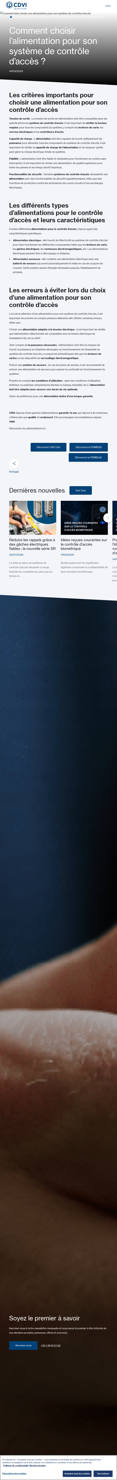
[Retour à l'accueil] (16, 6)
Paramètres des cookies (14, 1473)
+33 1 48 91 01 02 (50, 1345)
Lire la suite (15, 502)
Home (11, 17)
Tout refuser (103, 1473)
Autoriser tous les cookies (77, 1473)
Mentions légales (38, 1465)
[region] (58, 1467)
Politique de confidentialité (16, 1465)
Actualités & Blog (24, 17)
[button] (107, 517)
